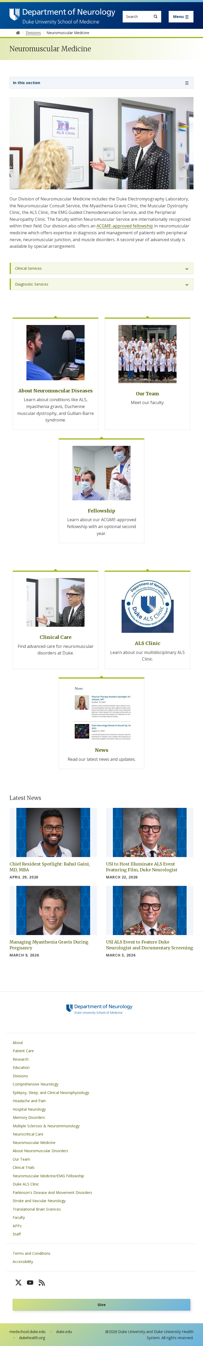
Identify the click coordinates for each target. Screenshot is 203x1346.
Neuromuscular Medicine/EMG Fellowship (48, 1175)
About (18, 1042)
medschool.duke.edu (27, 1331)
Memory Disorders (29, 1117)
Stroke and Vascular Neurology (39, 1200)
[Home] (62, 13)
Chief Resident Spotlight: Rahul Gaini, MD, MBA (50, 866)
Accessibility (23, 1261)
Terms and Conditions (31, 1253)
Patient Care (23, 1050)
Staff (17, 1234)
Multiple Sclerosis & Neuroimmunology (46, 1125)
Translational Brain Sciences (37, 1209)
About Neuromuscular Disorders (40, 1150)
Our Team (21, 1159)
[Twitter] (18, 1282)
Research (21, 1059)
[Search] (155, 16)
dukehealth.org (32, 1337)
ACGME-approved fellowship (124, 226)
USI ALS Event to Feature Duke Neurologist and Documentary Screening (149, 944)
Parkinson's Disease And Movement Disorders (52, 1192)
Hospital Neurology (29, 1109)
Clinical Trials (24, 1167)
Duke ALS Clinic (26, 1184)
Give (102, 1304)
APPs (17, 1225)
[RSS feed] (42, 1282)
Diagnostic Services (31, 284)
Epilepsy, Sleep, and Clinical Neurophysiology (51, 1092)
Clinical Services (28, 268)
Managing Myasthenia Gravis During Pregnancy (49, 944)
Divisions (20, 1075)
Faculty (19, 1217)
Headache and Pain (29, 1100)
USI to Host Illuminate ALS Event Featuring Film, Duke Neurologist (141, 866)
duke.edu (64, 1331)
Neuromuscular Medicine (34, 1142)
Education (21, 1067)
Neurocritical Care (28, 1134)
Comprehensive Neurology (35, 1084)
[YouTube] (30, 1282)
